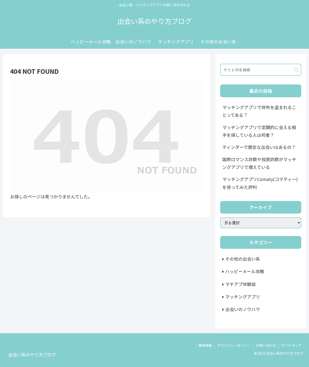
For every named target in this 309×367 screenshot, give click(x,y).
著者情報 (205, 345)
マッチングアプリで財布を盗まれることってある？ (259, 111)
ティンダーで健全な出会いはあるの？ (259, 147)
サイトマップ (291, 345)
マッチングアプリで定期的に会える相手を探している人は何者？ (259, 131)
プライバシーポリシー (234, 345)
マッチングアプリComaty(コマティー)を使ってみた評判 (260, 183)
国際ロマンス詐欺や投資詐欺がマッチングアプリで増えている (259, 163)
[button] (296, 69)
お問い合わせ (266, 345)
